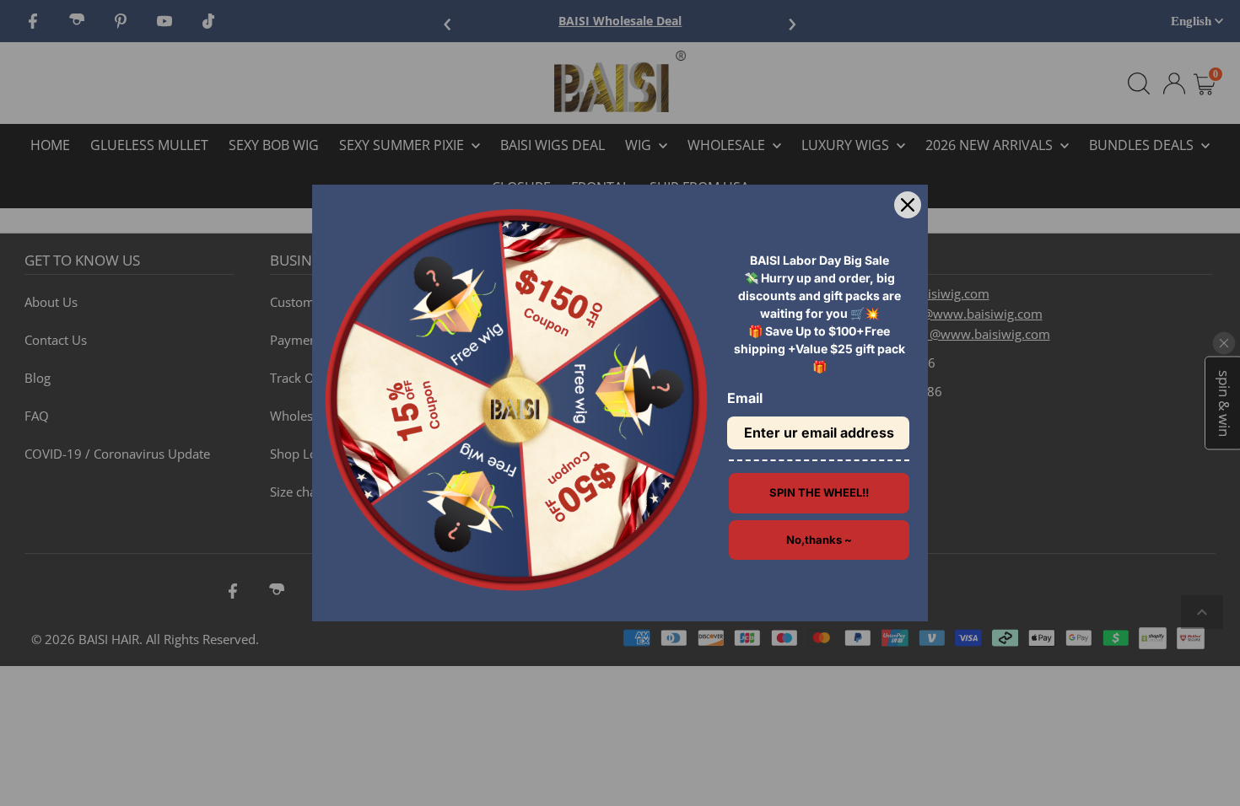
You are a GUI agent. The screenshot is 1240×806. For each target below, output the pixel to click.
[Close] (907, 205)
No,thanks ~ (819, 539)
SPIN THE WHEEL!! (819, 492)
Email (745, 398)
